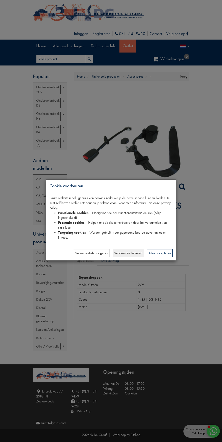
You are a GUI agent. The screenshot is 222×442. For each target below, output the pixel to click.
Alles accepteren (160, 253)
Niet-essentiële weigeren (91, 253)
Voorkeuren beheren (128, 253)
